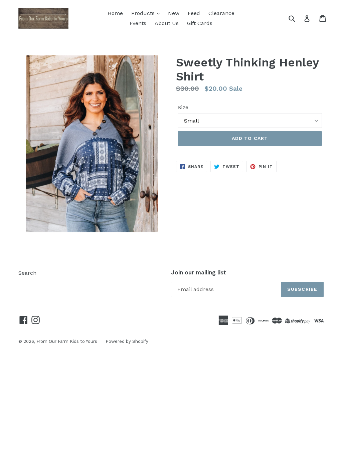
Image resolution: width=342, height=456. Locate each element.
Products (143, 13)
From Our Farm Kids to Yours (66, 341)
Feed (194, 13)
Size (183, 107)
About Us (167, 23)
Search (27, 273)
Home (115, 13)
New (173, 13)
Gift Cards (199, 23)
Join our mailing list (198, 272)
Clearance (221, 13)
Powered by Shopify (127, 341)
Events (138, 23)
